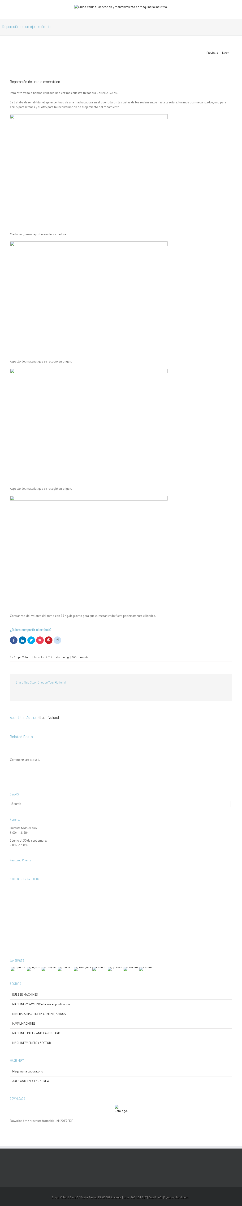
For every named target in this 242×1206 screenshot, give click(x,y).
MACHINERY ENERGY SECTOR (31, 1043)
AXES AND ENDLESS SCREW (30, 1081)
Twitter (26, 693)
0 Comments (80, 657)
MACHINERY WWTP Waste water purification (41, 1004)
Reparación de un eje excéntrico (35, 81)
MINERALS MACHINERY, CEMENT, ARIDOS (39, 1014)
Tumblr (58, 693)
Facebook (17, 693)
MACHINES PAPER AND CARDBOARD (36, 1033)
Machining (62, 657)
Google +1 (69, 693)
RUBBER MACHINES (25, 995)
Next (225, 53)
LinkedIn (36, 693)
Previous (212, 53)
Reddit (47, 693)
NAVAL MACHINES (23, 1024)
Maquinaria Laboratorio (27, 1071)
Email (80, 693)
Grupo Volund (22, 657)
